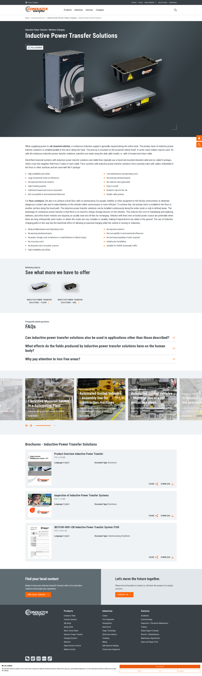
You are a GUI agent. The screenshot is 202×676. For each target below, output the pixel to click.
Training (144, 627)
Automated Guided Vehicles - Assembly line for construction (100, 398)
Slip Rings (67, 623)
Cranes (104, 616)
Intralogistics (107, 623)
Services (89, 10)
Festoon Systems (70, 619)
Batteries (67, 642)
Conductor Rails (69, 616)
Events (140, 2)
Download (165, 484)
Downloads (173, 2)
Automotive (106, 627)
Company (100, 10)
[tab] (55, 425)
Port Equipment (108, 619)
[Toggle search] (175, 10)
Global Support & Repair (150, 631)
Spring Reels (68, 627)
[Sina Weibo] (33, 658)
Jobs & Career (162, 2)
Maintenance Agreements (150, 638)
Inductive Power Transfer (73, 634)
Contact (134, 2)
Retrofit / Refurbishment (150, 634)
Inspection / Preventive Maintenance (154, 623)
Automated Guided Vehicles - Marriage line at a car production (151, 398)
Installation (145, 616)
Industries (78, 10)
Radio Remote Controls (72, 646)
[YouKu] (44, 658)
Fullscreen (36, 48)
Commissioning (146, 619)
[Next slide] (30, 425)
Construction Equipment (111, 649)
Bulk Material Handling (110, 646)
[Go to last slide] (26, 425)
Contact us (122, 595)
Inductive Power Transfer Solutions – (39, 301)
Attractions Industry (109, 634)
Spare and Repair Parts (149, 642)
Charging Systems (70, 638)
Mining (104, 642)
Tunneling (105, 638)
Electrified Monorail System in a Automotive (49, 403)
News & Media (149, 2)
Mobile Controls (69, 649)
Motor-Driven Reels (71, 631)
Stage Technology (109, 631)
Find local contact (36, 595)
